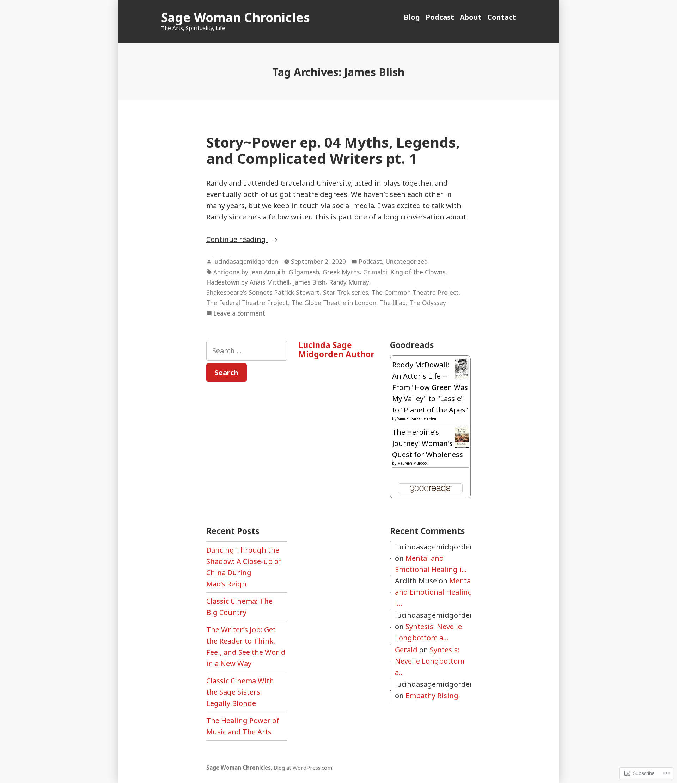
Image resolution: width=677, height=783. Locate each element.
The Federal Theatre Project (247, 302)
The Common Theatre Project (415, 292)
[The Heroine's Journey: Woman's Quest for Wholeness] (462, 436)
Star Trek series (345, 292)
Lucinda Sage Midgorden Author (336, 349)
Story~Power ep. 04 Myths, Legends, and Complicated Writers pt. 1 (333, 150)
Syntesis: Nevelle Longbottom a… (429, 661)
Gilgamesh (304, 272)
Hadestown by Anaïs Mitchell (247, 282)
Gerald (406, 649)
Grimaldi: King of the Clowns (404, 272)
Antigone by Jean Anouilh (249, 272)
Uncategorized (406, 261)
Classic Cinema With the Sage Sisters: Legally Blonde (240, 692)
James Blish (309, 282)
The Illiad (393, 302)
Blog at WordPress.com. (303, 767)
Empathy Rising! (432, 695)
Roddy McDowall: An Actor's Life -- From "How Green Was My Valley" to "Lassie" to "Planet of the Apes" (430, 387)
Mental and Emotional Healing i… (434, 592)
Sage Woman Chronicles (235, 17)
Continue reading (237, 239)
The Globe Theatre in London (334, 302)
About (471, 17)
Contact (501, 17)
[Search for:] (246, 351)
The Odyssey (427, 302)
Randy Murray (349, 282)
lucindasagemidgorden (245, 261)
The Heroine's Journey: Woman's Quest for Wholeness (427, 443)
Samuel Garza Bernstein (417, 418)
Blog (412, 17)
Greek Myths (341, 272)
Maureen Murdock (412, 463)
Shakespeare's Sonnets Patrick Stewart (262, 292)
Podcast (440, 17)
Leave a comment (239, 313)
